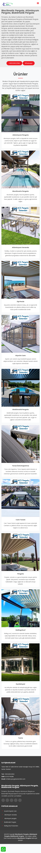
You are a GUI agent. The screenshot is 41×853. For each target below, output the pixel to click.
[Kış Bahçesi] (20, 662)
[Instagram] (11, 800)
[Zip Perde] (20, 280)
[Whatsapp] (20, 800)
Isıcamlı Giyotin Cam (10, 811)
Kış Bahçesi (20, 684)
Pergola (20, 574)
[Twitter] (7, 800)
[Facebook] (3, 800)
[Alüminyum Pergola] (20, 113)
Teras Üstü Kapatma (20, 466)
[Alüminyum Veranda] (20, 226)
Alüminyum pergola (9, 818)
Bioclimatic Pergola (20, 191)
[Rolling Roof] (20, 608)
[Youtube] (15, 800)
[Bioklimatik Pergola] (20, 388)
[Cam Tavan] (20, 498)
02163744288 (9, 776)
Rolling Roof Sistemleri (10, 825)
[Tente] (20, 716)
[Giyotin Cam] (20, 334)
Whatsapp (28, 63)
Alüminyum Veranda (20, 247)
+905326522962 (14, 63)
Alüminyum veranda (10, 814)
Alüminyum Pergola (20, 135)
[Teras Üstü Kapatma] (20, 444)
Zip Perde (20, 301)
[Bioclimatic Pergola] (20, 169)
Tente (20, 738)
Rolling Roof (20, 630)
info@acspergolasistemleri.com (15, 779)
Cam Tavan (20, 520)
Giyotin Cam (20, 355)
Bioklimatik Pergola (20, 409)
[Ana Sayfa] (6, 4)
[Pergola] (20, 552)
